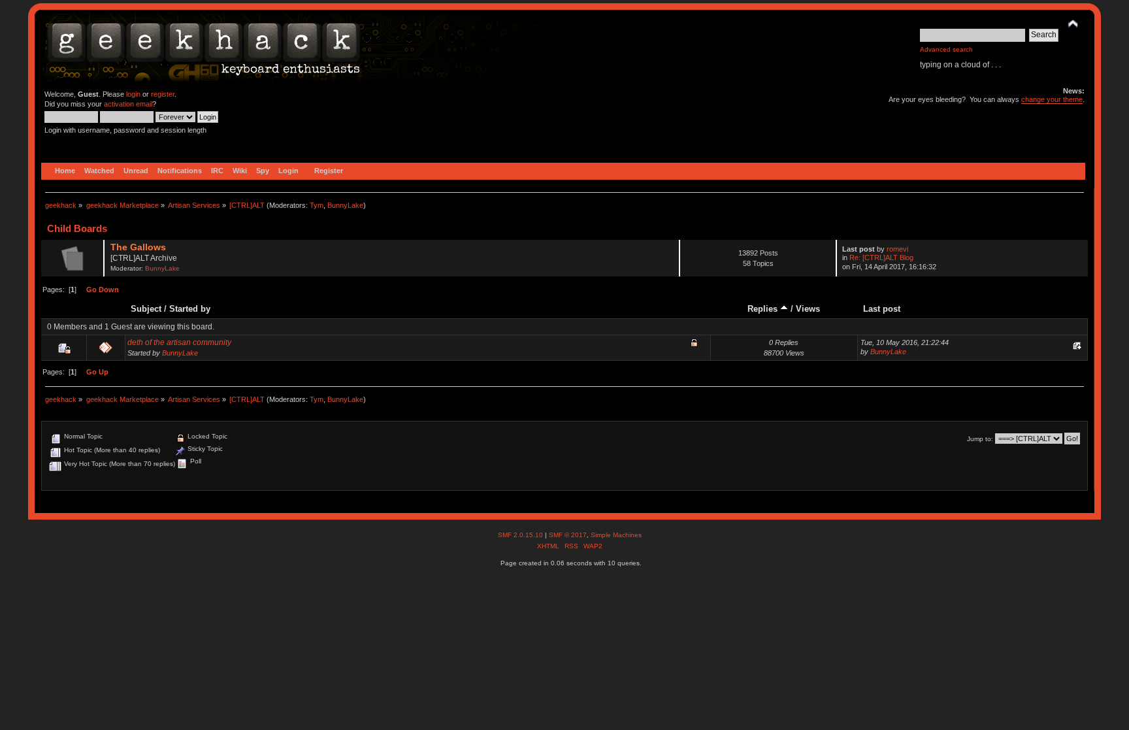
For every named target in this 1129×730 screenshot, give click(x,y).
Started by (189, 309)
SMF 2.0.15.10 (521, 535)
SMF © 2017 (568, 535)
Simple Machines (616, 535)
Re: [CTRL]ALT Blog (881, 257)
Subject (146, 309)
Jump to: (980, 438)
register (162, 94)
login (133, 94)
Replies (763, 309)
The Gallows (138, 247)
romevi (897, 249)
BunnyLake (345, 205)
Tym (316, 205)
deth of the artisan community (179, 342)
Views (808, 309)
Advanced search (946, 49)
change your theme (1052, 99)
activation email (128, 104)
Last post (881, 309)
